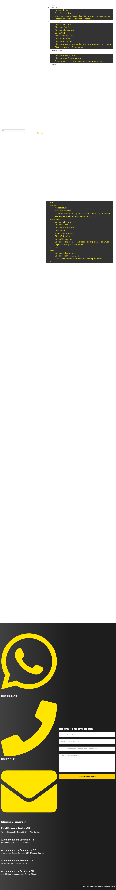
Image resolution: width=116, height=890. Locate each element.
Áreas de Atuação (56, 22)
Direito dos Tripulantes (65, 55)
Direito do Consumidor (65, 30)
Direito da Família (62, 27)
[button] (79, 133)
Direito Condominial (64, 41)
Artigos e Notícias (57, 50)
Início (53, 5)
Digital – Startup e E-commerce (69, 47)
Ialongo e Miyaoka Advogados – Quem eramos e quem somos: (82, 16)
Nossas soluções (62, 10)
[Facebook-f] (34, 133)
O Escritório (55, 8)
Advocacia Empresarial (65, 36)
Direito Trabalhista (63, 24)
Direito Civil (60, 33)
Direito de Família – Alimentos (68, 58)
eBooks (54, 53)
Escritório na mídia (63, 13)
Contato (54, 64)
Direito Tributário (62, 39)
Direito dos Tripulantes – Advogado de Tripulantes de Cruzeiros (83, 44)
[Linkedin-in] (42, 133)
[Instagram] (38, 133)
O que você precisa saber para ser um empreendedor (79, 61)
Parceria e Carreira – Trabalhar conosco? (73, 19)
